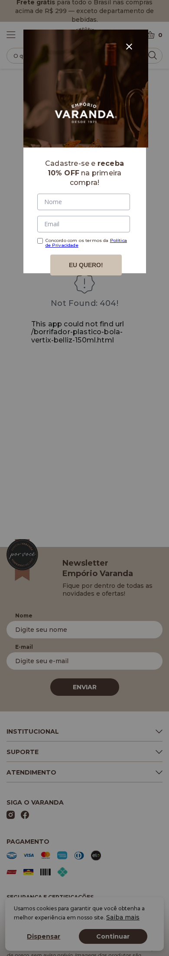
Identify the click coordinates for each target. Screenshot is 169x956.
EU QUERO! (86, 265)
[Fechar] (129, 47)
